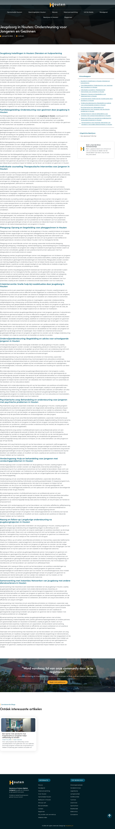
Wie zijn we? (42, 803)
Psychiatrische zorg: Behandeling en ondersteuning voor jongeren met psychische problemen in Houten (95, 109)
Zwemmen (73, 803)
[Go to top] (109, 815)
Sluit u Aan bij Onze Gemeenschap (93, 145)
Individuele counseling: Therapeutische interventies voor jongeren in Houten (93, 91)
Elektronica (74, 811)
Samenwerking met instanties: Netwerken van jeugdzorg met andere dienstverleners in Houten (96, 123)
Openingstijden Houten (37, 12)
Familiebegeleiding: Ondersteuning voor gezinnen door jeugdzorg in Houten (96, 86)
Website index (42, 817)
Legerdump (74, 791)
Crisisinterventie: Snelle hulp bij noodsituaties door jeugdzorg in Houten (97, 99)
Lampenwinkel (75, 794)
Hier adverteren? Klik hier (88, 136)
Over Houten (42, 794)
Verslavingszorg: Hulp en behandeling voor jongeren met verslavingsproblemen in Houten (96, 114)
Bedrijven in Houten (50, 17)
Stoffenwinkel (74, 797)
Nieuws (54, 12)
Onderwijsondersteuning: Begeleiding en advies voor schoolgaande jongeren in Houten (96, 104)
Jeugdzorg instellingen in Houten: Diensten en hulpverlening (95, 82)
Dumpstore (74, 814)
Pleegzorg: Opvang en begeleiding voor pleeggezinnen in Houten (93, 95)
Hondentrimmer (75, 788)
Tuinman (73, 800)
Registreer (68, 17)
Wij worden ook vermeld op (47, 814)
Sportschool (74, 806)
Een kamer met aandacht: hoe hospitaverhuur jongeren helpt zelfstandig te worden (14, 735)
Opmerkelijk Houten (14, 12)
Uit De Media (88, 12)
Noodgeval (104, 12)
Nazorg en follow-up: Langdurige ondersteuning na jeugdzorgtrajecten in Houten (96, 119)
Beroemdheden (43, 806)
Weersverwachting (71, 12)
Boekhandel (74, 808)
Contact (40, 808)
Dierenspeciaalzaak (76, 785)
